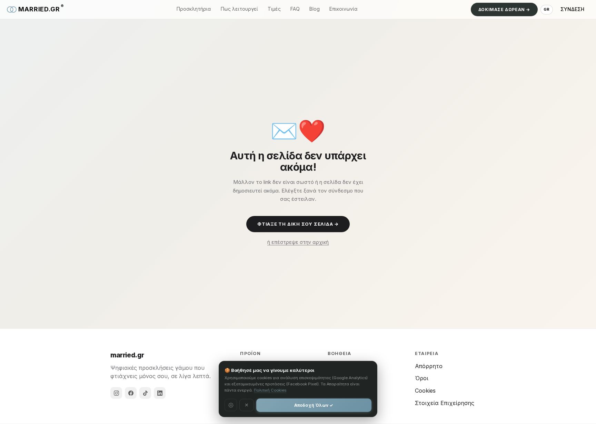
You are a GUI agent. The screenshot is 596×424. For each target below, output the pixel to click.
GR (547, 9)
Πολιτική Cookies (270, 390)
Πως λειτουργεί (239, 9)
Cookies (425, 390)
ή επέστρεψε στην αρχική (298, 242)
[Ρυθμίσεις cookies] (231, 405)
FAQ (295, 9)
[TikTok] (145, 393)
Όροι (421, 378)
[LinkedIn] (160, 393)
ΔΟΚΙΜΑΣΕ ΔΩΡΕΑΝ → (504, 9)
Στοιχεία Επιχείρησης (444, 403)
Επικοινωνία (343, 9)
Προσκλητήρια (194, 9)
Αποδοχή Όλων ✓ (313, 405)
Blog (314, 9)
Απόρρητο (429, 366)
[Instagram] (116, 393)
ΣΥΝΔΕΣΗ (572, 9)
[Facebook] (131, 393)
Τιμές (274, 9)
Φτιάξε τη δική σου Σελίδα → (298, 224)
